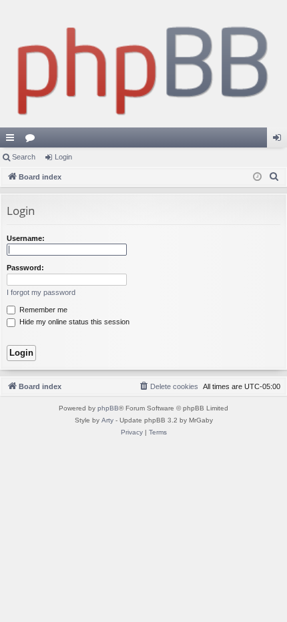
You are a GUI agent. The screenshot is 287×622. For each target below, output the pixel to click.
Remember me (42, 310)
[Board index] (143, 63)
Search (23, 157)
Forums (32, 140)
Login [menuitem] (279, 140)
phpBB (108, 408)
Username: (26, 238)
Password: (25, 268)
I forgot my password (41, 292)
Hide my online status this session (73, 322)
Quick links (12, 140)
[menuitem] (274, 177)
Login (63, 157)
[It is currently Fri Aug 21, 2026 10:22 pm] (257, 177)
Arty (107, 420)
